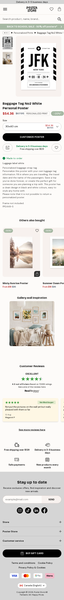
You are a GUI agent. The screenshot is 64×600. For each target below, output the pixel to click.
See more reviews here (32, 429)
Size (5, 120)
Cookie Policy (45, 562)
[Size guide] (7, 148)
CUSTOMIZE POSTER (32, 137)
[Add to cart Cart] (37, 274)
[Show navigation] (5, 9)
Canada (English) (33, 585)
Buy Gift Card (34, 553)
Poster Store (39, 592)
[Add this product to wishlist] (56, 148)
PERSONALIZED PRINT (37, 113)
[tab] (51, 9)
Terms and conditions (23, 562)
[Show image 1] (7, 42)
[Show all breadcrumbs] (6, 32)
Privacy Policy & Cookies (32, 567)
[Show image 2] (7, 58)
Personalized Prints (23, 32)
